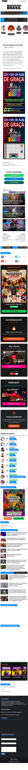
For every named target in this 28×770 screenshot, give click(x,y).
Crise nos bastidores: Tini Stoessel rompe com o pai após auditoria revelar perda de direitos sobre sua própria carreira (13, 202)
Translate (11, 527)
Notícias (7, 42)
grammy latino (6, 223)
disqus (25, 247)
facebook (15, 247)
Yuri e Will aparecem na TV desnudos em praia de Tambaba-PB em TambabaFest (16, 538)
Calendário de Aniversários (14, 338)
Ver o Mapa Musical (18, 518)
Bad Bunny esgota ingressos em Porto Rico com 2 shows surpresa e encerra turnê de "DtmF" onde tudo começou (13, 215)
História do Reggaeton (6, 691)
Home (4, 42)
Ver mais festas (14, 311)
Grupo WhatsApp (15, 175)
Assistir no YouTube (13, 403)
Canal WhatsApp (14, 182)
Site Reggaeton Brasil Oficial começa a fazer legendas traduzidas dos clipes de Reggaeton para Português (17, 545)
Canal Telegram (14, 179)
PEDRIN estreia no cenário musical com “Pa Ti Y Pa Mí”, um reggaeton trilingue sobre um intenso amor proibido (17, 534)
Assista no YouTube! (14, 366)
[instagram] (25, 1)
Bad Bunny (6, 211)
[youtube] (23, 1)
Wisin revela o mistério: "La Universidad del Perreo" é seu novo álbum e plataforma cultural (18, 585)
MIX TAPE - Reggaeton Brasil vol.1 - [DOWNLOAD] (14, 555)
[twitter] (21, 1)
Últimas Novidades (7, 572)
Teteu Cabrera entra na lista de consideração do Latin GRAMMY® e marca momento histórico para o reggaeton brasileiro (13, 227)
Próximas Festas (14, 267)
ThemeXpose (16, 761)
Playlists (5, 664)
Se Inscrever (8, 518)
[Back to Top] (17, 759)
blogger (20, 247)
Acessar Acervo (14, 426)
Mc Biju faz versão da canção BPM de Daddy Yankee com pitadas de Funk (17, 549)
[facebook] (20, 1)
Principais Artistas (20, 572)
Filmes (3, 689)
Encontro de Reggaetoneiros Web (9, 686)
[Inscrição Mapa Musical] (14, 14)
